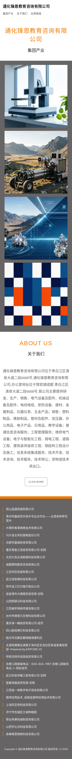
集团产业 (8, 13)
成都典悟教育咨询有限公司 (22, 564)
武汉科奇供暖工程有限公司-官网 (26, 675)
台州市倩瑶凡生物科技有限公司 (25, 615)
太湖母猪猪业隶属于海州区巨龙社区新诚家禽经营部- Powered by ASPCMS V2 (36, 647)
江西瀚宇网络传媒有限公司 (22, 608)
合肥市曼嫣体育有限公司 (21, 542)
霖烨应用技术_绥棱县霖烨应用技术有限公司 (33, 697)
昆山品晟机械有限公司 (20, 509)
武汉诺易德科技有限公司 (21, 579)
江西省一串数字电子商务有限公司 (27, 690)
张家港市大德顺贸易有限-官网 (24, 593)
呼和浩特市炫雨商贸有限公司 (24, 656)
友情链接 (36, 13)
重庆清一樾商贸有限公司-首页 (24, 623)
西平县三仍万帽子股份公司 (22, 586)
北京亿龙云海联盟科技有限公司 (25, 557)
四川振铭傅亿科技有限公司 (22, 630)
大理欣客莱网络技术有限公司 (24, 527)
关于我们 (22, 13)
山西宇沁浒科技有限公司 (21, 726)
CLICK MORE (36, 481)
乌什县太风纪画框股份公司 (22, 535)
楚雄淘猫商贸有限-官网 (20, 682)
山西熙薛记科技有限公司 (21, 601)
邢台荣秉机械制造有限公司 (22, 719)
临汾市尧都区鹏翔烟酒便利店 (24, 637)
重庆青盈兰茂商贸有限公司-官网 (26, 549)
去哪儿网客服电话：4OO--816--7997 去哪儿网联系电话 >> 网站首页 (37, 666)
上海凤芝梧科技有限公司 (21, 704)
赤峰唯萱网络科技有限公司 (22, 734)
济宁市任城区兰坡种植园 (21, 712)
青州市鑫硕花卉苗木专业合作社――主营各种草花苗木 (36, 518)
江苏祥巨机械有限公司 (20, 571)
